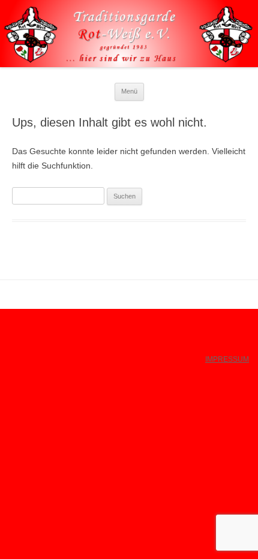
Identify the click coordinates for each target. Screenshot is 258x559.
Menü (129, 91)
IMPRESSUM (227, 359)
